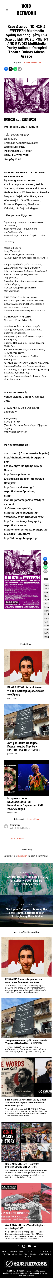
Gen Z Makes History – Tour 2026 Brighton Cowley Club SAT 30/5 (22, 1165)
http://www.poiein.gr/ (17, 474)
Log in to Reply (17, 838)
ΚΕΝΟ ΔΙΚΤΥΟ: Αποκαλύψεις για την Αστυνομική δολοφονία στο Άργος (25, 691)
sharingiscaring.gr (26, 1275)
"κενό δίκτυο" (47, 587)
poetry (47, 618)
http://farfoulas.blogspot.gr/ (21, 512)
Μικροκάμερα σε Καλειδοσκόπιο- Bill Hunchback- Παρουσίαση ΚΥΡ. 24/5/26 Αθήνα (25, 804)
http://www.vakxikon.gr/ (19, 487)
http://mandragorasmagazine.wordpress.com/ (24, 500)
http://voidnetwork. (14, 431)
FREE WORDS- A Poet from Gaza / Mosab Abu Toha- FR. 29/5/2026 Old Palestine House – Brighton (26, 1102)
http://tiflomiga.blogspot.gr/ (21, 538)
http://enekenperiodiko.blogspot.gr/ (26, 529)
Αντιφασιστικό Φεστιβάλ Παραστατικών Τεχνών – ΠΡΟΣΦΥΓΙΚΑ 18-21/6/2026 (23, 746)
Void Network (12, 1271)
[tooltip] (6, 69)
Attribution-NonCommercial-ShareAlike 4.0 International (24, 1272)
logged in (22, 855)
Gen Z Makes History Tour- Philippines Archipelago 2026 (25, 1227)
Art (45, 603)
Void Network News (32, 63)
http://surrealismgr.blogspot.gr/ (23, 521)
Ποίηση (47, 636)
